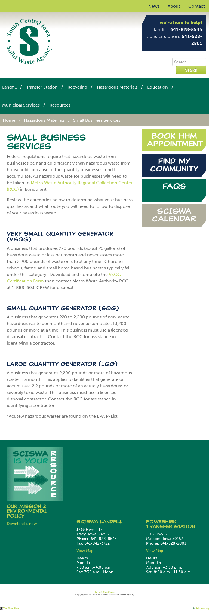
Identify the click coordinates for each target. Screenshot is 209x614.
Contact (196, 6)
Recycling (77, 87)
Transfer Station (42, 87)
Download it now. (22, 523)
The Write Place (11, 608)
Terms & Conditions (105, 592)
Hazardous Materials (117, 87)
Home (9, 120)
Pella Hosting (202, 608)
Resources (60, 105)
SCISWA (88, 521)
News (153, 6)
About (174, 6)
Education (157, 87)
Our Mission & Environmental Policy (27, 511)
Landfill (9, 87)
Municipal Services (21, 105)
